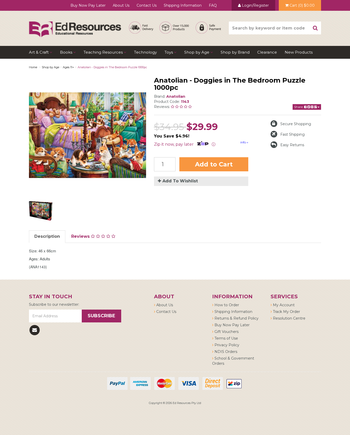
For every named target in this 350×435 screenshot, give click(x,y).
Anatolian (175, 96)
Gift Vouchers (226, 331)
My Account (283, 305)
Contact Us (147, 5)
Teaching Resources (104, 52)
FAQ (213, 5)
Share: (299, 107)
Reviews (81, 236)
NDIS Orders (225, 351)
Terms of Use (225, 338)
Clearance (267, 52)
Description (47, 236)
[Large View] (41, 211)
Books (66, 52)
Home (33, 67)
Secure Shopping (295, 124)
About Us (121, 5)
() (302, 5)
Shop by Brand (235, 52)
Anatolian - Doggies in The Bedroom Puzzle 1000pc (112, 67)
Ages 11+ (68, 67)
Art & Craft (39, 52)
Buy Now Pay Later (88, 5)
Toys (169, 52)
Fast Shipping (292, 134)
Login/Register (255, 5)
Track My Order (286, 311)
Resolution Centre (288, 318)
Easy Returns (292, 145)
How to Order (226, 305)
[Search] (315, 28)
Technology (145, 52)
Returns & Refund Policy (236, 318)
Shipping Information (183, 5)
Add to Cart (214, 164)
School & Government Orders (233, 361)
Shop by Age (50, 67)
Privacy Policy (226, 345)
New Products (299, 52)
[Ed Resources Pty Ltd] (75, 24)
